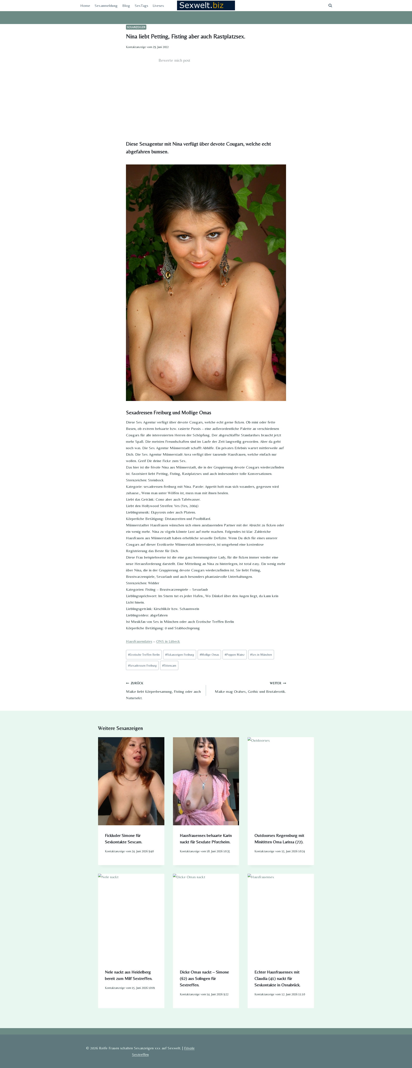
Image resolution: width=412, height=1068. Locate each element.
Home (85, 5)
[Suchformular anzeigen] (330, 5)
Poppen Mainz (235, 654)
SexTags (141, 5)
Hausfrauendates (139, 641)
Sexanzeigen (136, 27)
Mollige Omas (209, 654)
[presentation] (131, 781)
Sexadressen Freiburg (142, 665)
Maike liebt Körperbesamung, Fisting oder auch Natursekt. (163, 690)
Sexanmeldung (106, 5)
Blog (126, 5)
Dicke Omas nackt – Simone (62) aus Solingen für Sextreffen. (204, 978)
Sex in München (261, 654)
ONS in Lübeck (168, 641)
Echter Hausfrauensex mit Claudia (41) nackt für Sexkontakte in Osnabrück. (277, 978)
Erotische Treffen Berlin (144, 654)
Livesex (158, 5)
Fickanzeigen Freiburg (179, 654)
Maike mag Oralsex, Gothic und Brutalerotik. (250, 687)
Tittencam (169, 665)
